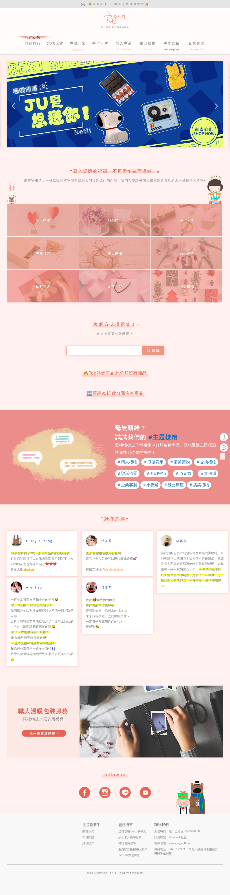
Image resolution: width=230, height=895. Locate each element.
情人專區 (124, 43)
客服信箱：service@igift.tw (172, 843)
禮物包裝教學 (127, 843)
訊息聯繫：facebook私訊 (170, 837)
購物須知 (88, 843)
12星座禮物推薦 (128, 855)
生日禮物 (147, 43)
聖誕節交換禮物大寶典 (133, 849)
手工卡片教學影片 (130, 837)
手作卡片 (100, 43)
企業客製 (196, 43)
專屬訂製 (78, 43)
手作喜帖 (172, 43)
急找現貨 (55, 43)
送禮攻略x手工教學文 (132, 831)
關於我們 (88, 831)
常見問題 (88, 837)
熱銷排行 (33, 43)
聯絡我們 (161, 825)
